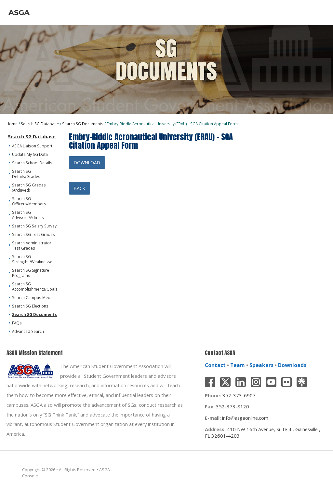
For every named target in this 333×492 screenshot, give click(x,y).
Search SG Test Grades (33, 234)
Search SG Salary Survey (34, 225)
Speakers (261, 365)
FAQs (17, 322)
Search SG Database (40, 123)
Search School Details (32, 162)
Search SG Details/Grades (26, 174)
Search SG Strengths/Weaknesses (33, 259)
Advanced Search (28, 331)
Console (30, 476)
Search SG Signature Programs (30, 272)
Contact (215, 365)
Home (12, 123)
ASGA (19, 12)
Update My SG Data (30, 154)
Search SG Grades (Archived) (29, 187)
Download (87, 162)
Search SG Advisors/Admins (28, 215)
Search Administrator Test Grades (31, 245)
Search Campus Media (33, 297)
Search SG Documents (82, 123)
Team (237, 365)
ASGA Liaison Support (32, 145)
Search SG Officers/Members (29, 201)
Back (79, 188)
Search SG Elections (30, 305)
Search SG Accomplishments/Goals (35, 286)
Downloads (292, 365)
